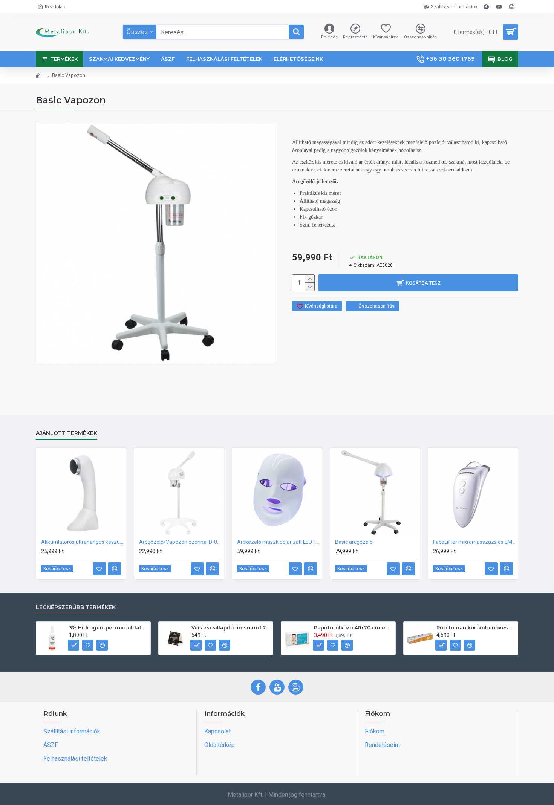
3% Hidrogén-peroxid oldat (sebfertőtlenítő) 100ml (108, 627)
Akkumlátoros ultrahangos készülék (82, 542)
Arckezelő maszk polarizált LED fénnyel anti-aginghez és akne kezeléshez (278, 542)
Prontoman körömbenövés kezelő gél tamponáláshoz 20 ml (475, 627)
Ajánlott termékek (66, 433)
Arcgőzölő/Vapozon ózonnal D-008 (180, 542)
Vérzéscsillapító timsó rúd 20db (230, 627)
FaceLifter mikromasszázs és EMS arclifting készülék (474, 542)
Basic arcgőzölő (354, 542)
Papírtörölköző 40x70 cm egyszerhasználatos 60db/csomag (353, 627)
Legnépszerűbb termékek (76, 607)
